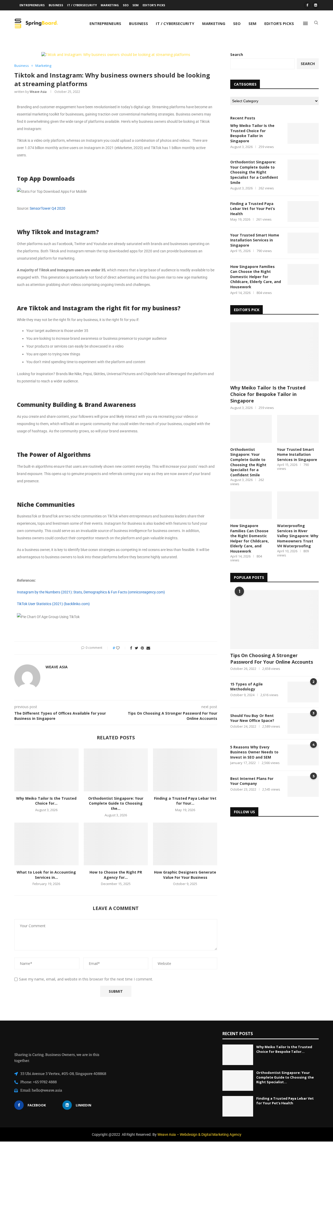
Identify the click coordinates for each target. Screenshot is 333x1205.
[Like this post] (121, 647)
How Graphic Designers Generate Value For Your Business (185, 875)
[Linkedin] (315, 5)
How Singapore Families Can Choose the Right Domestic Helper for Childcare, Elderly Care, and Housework (255, 276)
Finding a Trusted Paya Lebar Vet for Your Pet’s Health (252, 208)
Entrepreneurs (32, 5)
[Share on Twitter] (136, 647)
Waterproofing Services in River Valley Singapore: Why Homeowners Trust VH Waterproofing (297, 535)
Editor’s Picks (154, 5)
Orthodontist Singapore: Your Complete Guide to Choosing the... (115, 803)
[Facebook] (307, 5)
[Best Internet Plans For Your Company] (303, 786)
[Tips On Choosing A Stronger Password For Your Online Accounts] (274, 619)
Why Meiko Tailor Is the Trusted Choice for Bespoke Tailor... (284, 1049)
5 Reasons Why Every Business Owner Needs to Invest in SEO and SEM (254, 752)
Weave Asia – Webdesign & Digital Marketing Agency (199, 1134)
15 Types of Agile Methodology (246, 687)
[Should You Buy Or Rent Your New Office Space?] (303, 723)
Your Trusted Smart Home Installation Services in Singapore (254, 240)
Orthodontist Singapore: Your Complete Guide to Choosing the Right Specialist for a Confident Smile (254, 172)
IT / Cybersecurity (82, 5)
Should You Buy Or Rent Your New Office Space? (252, 718)
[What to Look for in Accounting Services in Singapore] (46, 844)
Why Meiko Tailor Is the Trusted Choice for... (46, 801)
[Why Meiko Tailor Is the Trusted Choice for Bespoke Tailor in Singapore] (46, 769)
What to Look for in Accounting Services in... (46, 875)
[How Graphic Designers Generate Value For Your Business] (185, 844)
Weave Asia (38, 91)
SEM (135, 5)
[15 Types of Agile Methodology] (303, 692)
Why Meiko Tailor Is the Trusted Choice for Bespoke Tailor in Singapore (252, 133)
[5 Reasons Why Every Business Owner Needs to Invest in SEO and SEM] (303, 755)
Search (236, 54)
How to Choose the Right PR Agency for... (115, 875)
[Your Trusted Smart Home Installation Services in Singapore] (303, 243)
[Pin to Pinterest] (142, 647)
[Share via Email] (148, 647)
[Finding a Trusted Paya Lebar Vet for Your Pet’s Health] (185, 769)
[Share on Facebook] (131, 647)
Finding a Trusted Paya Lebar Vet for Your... (185, 801)
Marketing (110, 5)
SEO (126, 5)
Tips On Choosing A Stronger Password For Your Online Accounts (271, 658)
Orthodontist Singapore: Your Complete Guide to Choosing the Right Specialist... (285, 1077)
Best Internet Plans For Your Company (251, 781)
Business (56, 5)
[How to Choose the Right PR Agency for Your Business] (116, 844)
